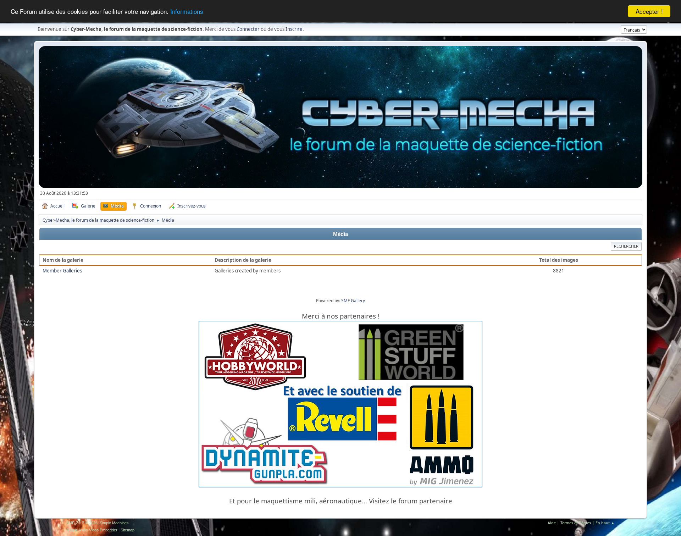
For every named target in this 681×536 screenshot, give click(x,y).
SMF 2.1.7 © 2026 (82, 523)
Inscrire (294, 29)
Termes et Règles (575, 522)
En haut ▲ (605, 522)
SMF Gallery (353, 301)
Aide (552, 522)
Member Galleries (62, 270)
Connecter (248, 29)
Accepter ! (649, 11)
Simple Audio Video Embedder (91, 530)
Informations (186, 11)
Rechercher (626, 246)
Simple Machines (114, 523)
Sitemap (127, 530)
